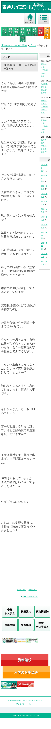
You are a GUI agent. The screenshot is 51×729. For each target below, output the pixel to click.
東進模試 (26, 625)
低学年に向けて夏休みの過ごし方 (44, 146)
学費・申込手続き (42, 625)
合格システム (10, 611)
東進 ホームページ (30, 22)
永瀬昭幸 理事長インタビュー (19, 700)
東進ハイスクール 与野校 (14, 45)
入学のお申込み (26, 672)
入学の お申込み (47, 33)
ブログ (28, 31)
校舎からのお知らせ (23, 35)
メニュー (43, 22)
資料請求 (40, 31)
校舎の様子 (10, 32)
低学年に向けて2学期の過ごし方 (44, 70)
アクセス (4, 31)
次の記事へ (32, 590)
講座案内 (26, 611)
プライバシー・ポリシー (25, 704)
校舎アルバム (35, 32)
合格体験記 (16, 32)
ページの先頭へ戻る (30, 597)
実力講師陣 (42, 611)
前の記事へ (21, 590)
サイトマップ (37, 700)
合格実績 (10, 625)
